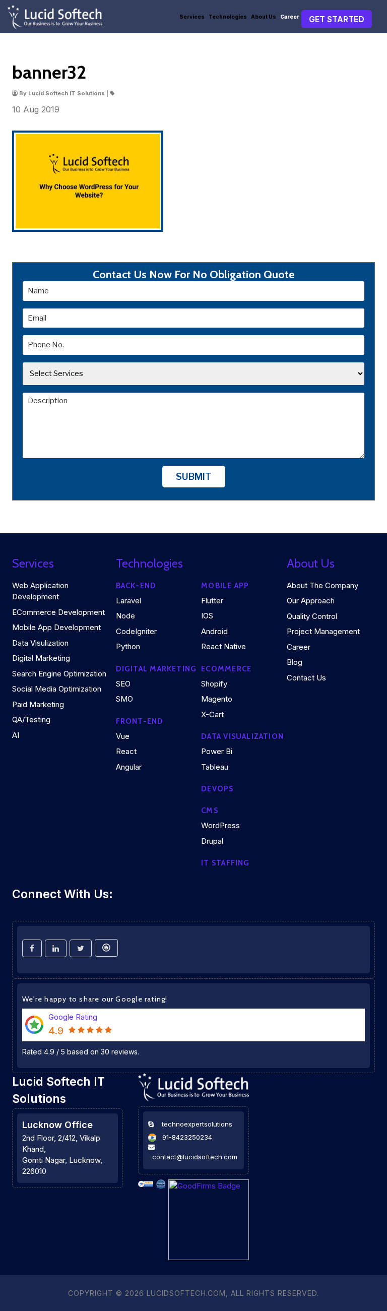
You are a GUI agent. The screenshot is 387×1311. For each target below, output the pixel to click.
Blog (294, 662)
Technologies (228, 17)
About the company (322, 585)
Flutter (212, 600)
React (126, 751)
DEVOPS (217, 788)
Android (214, 631)
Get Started (336, 19)
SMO (124, 699)
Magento (216, 699)
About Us (263, 17)
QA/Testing (31, 719)
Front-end (140, 721)
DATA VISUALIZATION (242, 736)
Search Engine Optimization (59, 673)
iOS (207, 615)
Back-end (136, 585)
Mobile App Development (56, 627)
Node (125, 615)
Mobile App (225, 585)
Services (192, 17)
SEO (123, 684)
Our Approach (311, 600)
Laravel (128, 600)
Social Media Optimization (56, 689)
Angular (129, 767)
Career (289, 17)
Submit (194, 476)
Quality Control (312, 616)
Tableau (214, 767)
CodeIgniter (136, 631)
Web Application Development (40, 591)
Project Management (323, 631)
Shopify (214, 684)
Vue (123, 736)
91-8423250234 (187, 1137)
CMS (209, 810)
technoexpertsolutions (197, 1124)
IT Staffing (225, 862)
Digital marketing (156, 668)
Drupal (212, 841)
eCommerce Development (58, 612)
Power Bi (216, 751)
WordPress (220, 825)
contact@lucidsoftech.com (194, 1157)
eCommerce (226, 668)
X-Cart (212, 714)
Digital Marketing (41, 658)
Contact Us (306, 677)
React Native (223, 646)
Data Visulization (40, 643)
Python (128, 646)
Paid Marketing (38, 704)
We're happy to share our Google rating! (95, 999)
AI (15, 735)
